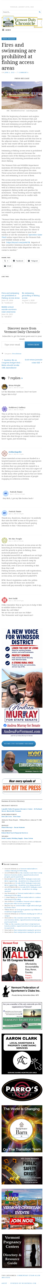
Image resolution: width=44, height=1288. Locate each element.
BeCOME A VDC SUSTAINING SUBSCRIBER (18, 744)
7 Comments (22, 72)
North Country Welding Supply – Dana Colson (17, 838)
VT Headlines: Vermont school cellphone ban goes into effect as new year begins (23, 902)
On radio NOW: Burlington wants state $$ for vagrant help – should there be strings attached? (22, 880)
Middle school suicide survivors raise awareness (9, 309)
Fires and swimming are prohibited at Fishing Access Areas (11, 295)
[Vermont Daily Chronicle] (22, 22)
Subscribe (33, 344)
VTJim (7, 924)
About (4, 1283)
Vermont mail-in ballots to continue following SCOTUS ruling (21, 870)
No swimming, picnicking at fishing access (31, 295)
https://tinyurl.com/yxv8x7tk (18, 242)
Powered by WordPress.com (23, 1283)
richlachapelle (15, 452)
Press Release (9, 39)
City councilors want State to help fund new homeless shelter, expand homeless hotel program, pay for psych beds (23, 875)
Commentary (22, 1275)
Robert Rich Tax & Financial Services (15, 833)
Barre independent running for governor (27, 930)
